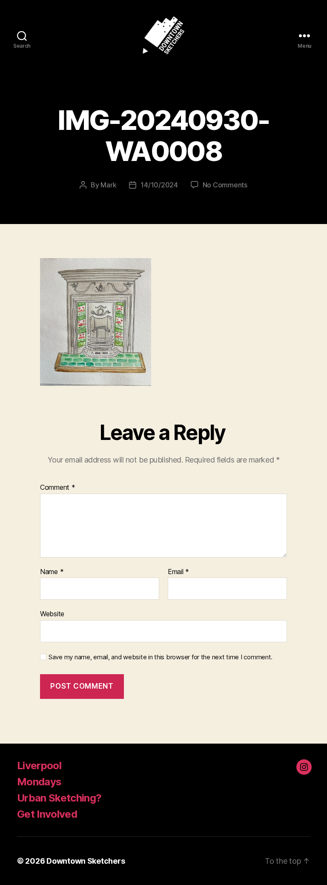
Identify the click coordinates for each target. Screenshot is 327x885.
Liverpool (39, 765)
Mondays (39, 782)
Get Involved (47, 814)
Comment (57, 487)
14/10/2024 (159, 185)
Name (51, 572)
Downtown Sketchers (85, 860)
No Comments (225, 185)
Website (52, 613)
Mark (108, 185)
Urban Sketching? (59, 798)
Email (178, 572)
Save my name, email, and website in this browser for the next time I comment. (160, 657)
